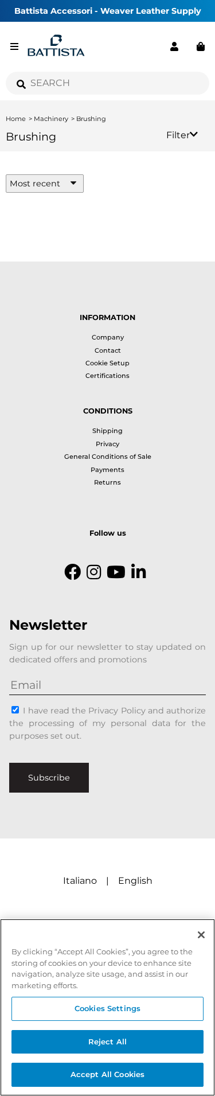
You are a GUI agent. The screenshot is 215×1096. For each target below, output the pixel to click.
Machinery (51, 119)
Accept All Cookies (107, 1074)
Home (16, 119)
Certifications (107, 376)
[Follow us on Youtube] (116, 572)
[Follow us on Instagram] (94, 572)
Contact (108, 350)
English (135, 880)
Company (108, 337)
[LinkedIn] (138, 572)
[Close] (201, 934)
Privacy (107, 444)
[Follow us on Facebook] (72, 572)
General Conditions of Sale (107, 457)
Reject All (107, 1041)
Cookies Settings (107, 1008)
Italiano (80, 880)
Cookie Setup (107, 363)
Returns (107, 482)
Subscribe (49, 778)
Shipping (107, 431)
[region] (107, 1007)
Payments (107, 470)
